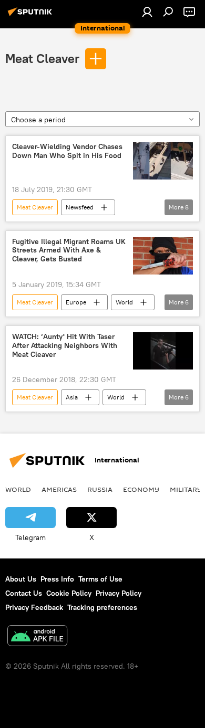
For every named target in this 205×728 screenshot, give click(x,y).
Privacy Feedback (34, 607)
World (124, 302)
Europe (76, 302)
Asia (72, 397)
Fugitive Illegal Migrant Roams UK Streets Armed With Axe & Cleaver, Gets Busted (69, 250)
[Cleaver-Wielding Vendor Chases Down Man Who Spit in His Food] (163, 161)
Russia (99, 489)
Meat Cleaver (42, 58)
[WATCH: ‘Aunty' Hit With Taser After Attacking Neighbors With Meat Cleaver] (163, 351)
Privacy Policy (118, 593)
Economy (141, 489)
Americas (59, 489)
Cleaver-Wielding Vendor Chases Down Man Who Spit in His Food (67, 151)
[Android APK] (37, 637)
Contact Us (23, 593)
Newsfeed (80, 207)
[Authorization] (147, 11)
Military (186, 489)
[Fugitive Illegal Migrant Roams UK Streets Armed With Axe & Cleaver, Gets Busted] (163, 256)
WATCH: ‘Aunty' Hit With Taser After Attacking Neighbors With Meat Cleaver (64, 345)
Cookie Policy (68, 593)
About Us (20, 579)
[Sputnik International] (31, 15)
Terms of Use (100, 579)
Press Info (57, 579)
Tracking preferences (102, 607)
